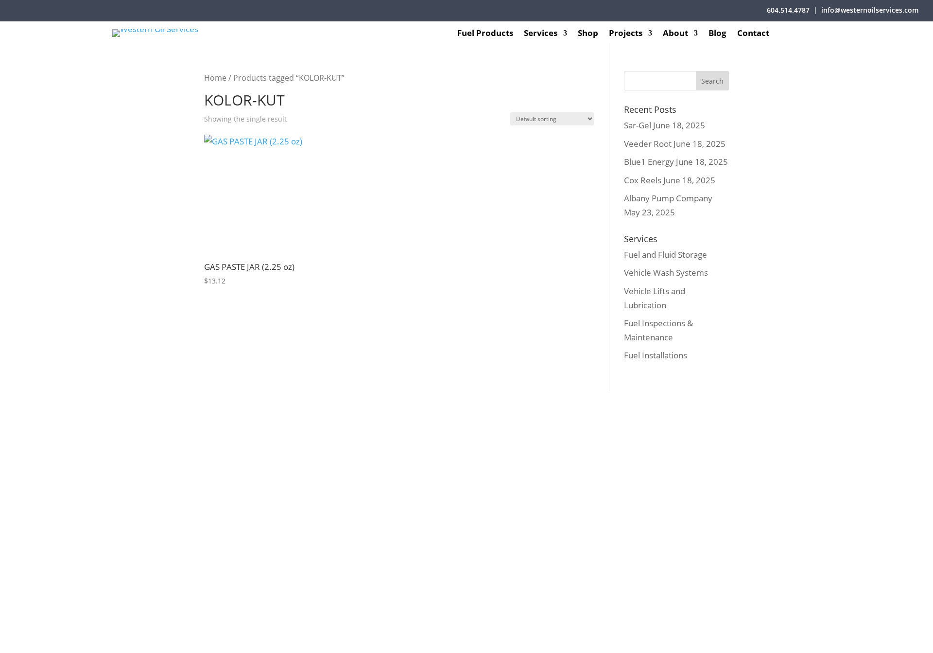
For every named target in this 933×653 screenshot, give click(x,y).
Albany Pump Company (668, 198)
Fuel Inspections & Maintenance (353, 501)
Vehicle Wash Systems (666, 272)
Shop (588, 34)
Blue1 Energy (649, 161)
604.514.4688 (520, 497)
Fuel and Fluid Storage (665, 254)
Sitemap (511, 639)
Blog (717, 34)
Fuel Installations (655, 355)
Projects (625, 34)
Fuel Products (485, 34)
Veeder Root (648, 143)
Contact (753, 34)
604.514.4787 (788, 10)
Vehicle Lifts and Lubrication (346, 483)
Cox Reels (642, 180)
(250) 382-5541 (724, 461)
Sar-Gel (637, 125)
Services (540, 34)
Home (215, 77)
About (675, 34)
